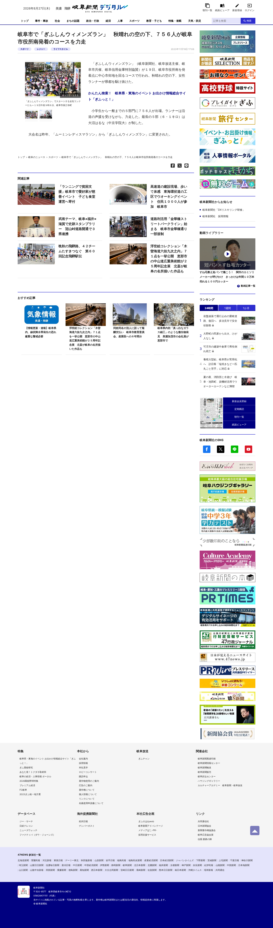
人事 (120, 20)
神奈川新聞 (247, 860)
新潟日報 (66, 865)
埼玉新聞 (23, 865)
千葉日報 (234, 860)
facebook (206, 449)
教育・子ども (154, 20)
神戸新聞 (186, 865)
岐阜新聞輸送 (204, 767)
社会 (57, 20)
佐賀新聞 (152, 870)
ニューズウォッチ (28, 830)
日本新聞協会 (204, 825)
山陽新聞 (220, 865)
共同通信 (219, 870)
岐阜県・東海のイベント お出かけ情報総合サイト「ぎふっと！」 (48, 760)
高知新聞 (84, 870)
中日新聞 (77, 865)
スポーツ (134, 20)
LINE (234, 449)
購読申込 (83, 776)
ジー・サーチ (26, 821)
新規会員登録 (239, 401)
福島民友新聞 (135, 860)
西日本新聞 (96, 870)
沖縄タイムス (195, 870)
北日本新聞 (139, 865)
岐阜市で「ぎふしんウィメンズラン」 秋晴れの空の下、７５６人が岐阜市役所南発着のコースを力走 (117, 157)
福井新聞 (163, 865)
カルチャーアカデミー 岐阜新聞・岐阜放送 (220, 785)
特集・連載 (174, 20)
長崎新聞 (140, 870)
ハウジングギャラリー (209, 780)
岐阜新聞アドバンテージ (150, 825)
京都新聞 (174, 865)
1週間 (227, 308)
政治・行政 (92, 20)
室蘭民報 (35, 860)
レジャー (41, 49)
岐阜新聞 (127, 865)
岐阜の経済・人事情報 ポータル (35, 776)
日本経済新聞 (166, 860)
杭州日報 (83, 821)
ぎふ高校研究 (26, 767)
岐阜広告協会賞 (205, 834)
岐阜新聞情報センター (209, 763)
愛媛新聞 (61, 870)
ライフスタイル (60, 49)
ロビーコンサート (88, 772)
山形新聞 (99, 860)
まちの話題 (72, 20)
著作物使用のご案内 (89, 780)
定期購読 (239, 408)
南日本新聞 (180, 870)
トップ (25, 20)
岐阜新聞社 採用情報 (215, 216)
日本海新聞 (243, 865)
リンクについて (87, 798)
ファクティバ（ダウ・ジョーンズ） (37, 834)
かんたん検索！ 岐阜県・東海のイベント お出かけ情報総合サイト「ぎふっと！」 (137, 96)
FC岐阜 (23, 789)
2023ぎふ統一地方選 (30, 794)
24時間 (209, 308)
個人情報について (88, 794)
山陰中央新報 (36, 870)
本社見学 (83, 767)
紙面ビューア (222, 10)
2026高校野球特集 (29, 780)
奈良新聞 (197, 865)
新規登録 (237, 10)
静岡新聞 (115, 865)
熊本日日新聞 (165, 870)
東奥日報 (58, 860)
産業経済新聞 (151, 860)
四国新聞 (50, 870)
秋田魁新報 (86, 860)
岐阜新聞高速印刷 (207, 758)
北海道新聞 (23, 860)
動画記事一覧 (248, 285)
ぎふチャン (144, 758)
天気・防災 (194, 20)
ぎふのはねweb (146, 821)
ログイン (249, 10)
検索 (249, 20)
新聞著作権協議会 (207, 830)
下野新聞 (200, 860)
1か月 (246, 308)
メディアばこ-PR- (147, 830)
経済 (108, 20)
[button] (77, 81)
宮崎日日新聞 (127, 870)
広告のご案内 (85, 785)
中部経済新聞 (91, 865)
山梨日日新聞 (36, 865)
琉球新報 (208, 870)
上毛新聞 (223, 860)
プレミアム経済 (27, 785)
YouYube (248, 449)
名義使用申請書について (91, 803)
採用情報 (83, 763)
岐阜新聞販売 (204, 772)
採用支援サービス (147, 834)
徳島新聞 (73, 870)
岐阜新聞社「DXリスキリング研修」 (223, 209)
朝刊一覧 (207, 10)
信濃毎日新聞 (52, 865)
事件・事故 (41, 20)
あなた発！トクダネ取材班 (33, 772)
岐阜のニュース (36, 157)
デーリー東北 (72, 860)
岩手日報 (110, 860)
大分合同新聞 (111, 870)
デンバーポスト (87, 825)
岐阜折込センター (207, 776)
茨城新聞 (211, 860)
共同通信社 (203, 821)
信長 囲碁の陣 (205, 839)
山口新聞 (23, 870)
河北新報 (47, 860)
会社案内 (83, 758)
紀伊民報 (208, 865)
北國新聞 (152, 865)
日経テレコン (26, 825)
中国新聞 (231, 865)
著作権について (87, 789)
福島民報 (121, 860)
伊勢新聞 (104, 865)
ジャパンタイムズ (185, 860)
